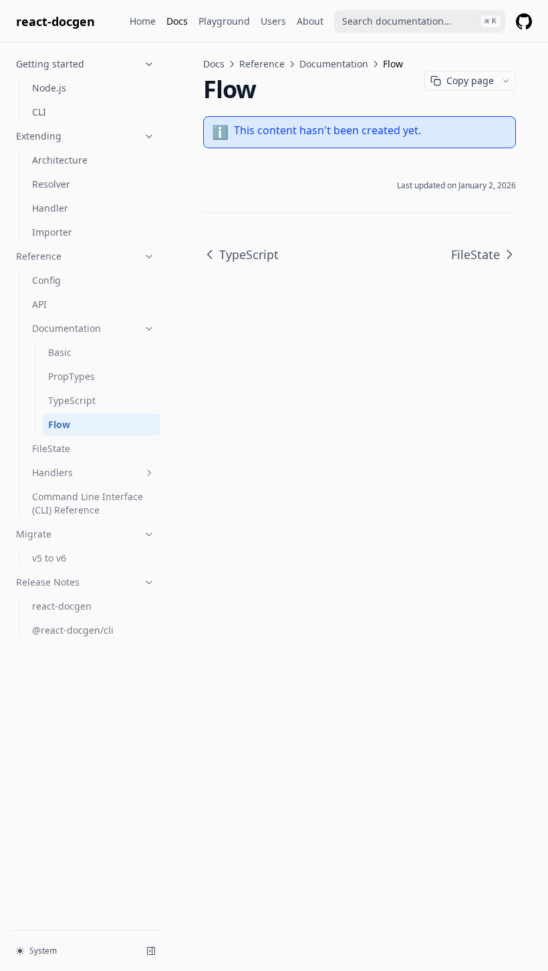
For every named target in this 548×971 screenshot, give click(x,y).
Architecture (60, 160)
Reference (38, 256)
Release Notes (48, 582)
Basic (60, 352)
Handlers (52, 472)
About (310, 21)
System (43, 950)
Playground (224, 21)
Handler (50, 208)
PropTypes (71, 376)
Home (143, 21)
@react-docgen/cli (73, 630)
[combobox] (419, 21)
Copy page (470, 80)
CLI (39, 112)
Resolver (51, 184)
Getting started (50, 63)
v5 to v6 (49, 558)
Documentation (66, 328)
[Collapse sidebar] (151, 951)
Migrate (33, 534)
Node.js (49, 87)
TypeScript (72, 400)
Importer (52, 232)
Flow (59, 424)
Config (46, 280)
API (39, 304)
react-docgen (62, 606)
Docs (177, 21)
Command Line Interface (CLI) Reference (87, 503)
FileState (51, 448)
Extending (38, 136)
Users (273, 21)
